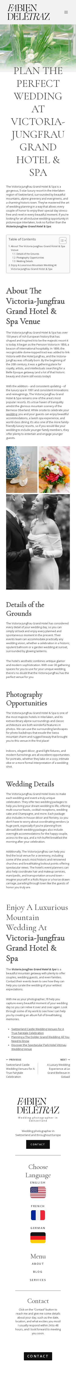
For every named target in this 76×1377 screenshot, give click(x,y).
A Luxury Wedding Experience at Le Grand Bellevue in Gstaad (58, 1068)
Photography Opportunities (30, 257)
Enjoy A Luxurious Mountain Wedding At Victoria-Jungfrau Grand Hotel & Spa (34, 266)
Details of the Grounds (27, 253)
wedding (11, 414)
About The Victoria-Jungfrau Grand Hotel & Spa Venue (38, 248)
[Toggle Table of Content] (60, 240)
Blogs (38, 62)
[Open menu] (66, 12)
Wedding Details (24, 261)
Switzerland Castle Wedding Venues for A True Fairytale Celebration (37, 1031)
